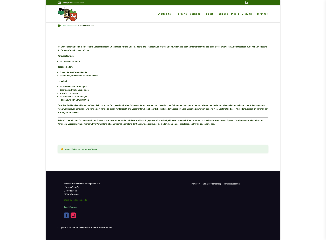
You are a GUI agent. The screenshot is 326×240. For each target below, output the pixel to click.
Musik (235, 14)
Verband (195, 14)
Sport (209, 14)
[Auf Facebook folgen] (66, 215)
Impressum (195, 184)
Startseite (164, 14)
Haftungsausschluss (232, 184)
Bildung (247, 14)
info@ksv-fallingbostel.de (75, 200)
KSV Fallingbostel (70, 26)
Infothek (262, 14)
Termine (181, 14)
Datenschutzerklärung (212, 184)
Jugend (223, 14)
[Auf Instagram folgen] (73, 215)
